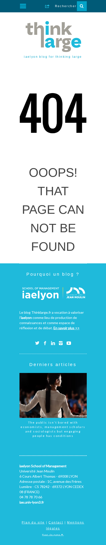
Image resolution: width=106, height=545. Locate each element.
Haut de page (51, 534)
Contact (56, 522)
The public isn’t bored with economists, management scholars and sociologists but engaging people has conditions (52, 429)
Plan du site (33, 522)
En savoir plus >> (66, 328)
